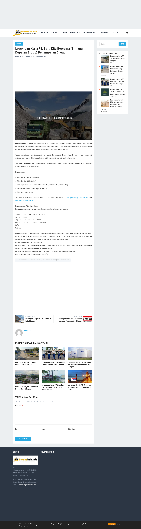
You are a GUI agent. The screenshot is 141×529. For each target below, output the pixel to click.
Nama (17, 429)
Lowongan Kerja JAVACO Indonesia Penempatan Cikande (118, 92)
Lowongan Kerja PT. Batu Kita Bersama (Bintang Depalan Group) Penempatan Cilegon (43, 260)
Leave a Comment (41, 56)
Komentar (19, 406)
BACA (119, 524)
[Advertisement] (70, 14)
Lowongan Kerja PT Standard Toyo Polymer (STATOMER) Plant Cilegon (53, 387)
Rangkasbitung (89, 33)
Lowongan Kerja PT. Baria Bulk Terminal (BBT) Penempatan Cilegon (80, 364)
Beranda (44, 33)
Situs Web (71, 429)
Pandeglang (75, 33)
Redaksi (18, 56)
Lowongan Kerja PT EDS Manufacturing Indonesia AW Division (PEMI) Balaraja (112, 104)
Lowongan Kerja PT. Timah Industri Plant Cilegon (117, 58)
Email (44, 429)
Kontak (115, 33)
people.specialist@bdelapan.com (76, 198)
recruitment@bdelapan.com (25, 201)
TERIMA (111, 524)
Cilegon (64, 33)
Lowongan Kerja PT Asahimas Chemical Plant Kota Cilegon (117, 81)
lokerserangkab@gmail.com (27, 485)
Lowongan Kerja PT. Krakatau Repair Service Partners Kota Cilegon (79, 387)
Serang (54, 33)
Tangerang (104, 33)
